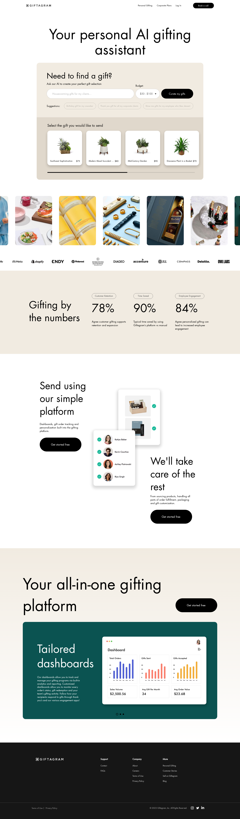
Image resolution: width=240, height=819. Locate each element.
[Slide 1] (117, 714)
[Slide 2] (120, 714)
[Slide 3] (123, 714)
